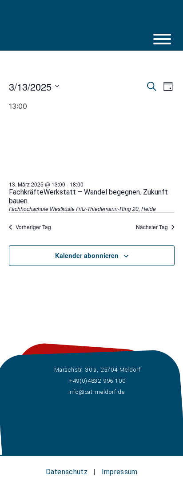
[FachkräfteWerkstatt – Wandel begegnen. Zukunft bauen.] (75, 175)
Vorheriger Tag (33, 226)
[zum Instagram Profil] (63, 20)
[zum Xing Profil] (100, 20)
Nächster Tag (152, 226)
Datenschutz (67, 472)
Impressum (120, 472)
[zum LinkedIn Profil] (82, 20)
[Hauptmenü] (162, 39)
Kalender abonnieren (87, 255)
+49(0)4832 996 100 (97, 380)
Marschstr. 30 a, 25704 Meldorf (96, 369)
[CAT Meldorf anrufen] (120, 20)
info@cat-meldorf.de (96, 392)
